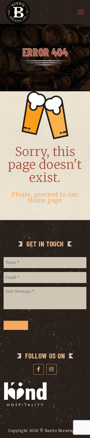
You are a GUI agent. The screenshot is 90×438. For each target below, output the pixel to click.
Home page (45, 200)
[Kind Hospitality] (25, 405)
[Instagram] (51, 369)
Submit (15, 325)
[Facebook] (38, 369)
